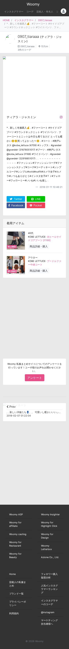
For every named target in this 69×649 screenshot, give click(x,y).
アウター (33, 257)
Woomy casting (17, 534)
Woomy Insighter (50, 514)
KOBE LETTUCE (36, 236)
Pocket (37, 205)
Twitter (17, 198)
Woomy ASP (16, 514)
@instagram (47, 612)
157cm (44, 46)
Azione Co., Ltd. (50, 557)
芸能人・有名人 (44, 11)
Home (12, 574)
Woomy (33, 4)
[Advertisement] (34, 315)
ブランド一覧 (16, 593)
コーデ (29, 11)
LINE (37, 198)
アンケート (34, 378)
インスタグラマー (13, 11)
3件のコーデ (24, 49)
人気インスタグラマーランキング (49, 589)
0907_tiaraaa (45, 20)
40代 (30, 233)
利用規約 (14, 613)
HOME (6, 20)
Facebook (17, 205)
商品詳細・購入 (39, 246)
